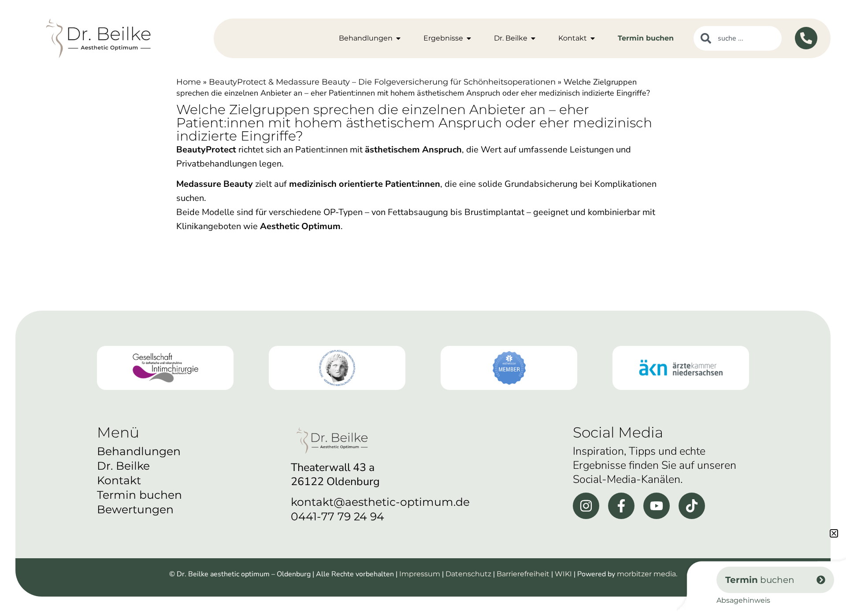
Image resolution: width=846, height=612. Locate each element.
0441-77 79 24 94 (337, 516)
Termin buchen (139, 494)
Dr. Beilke (123, 465)
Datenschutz (468, 574)
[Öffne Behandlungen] (398, 38)
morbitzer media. (647, 574)
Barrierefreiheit (523, 574)
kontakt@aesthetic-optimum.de (380, 501)
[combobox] (738, 38)
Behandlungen (139, 451)
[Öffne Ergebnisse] (468, 38)
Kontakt (119, 480)
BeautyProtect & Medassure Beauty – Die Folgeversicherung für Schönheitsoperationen (382, 82)
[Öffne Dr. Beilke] (533, 38)
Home (188, 82)
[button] (834, 533)
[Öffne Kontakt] (592, 38)
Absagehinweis (743, 600)
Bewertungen (135, 509)
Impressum (419, 574)
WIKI (563, 574)
